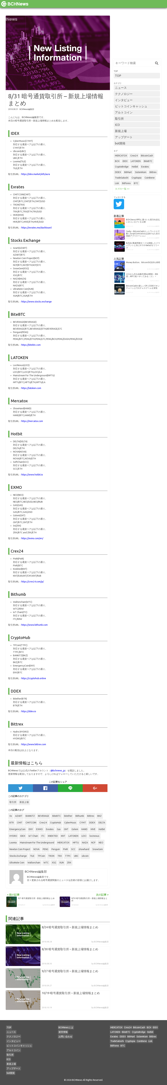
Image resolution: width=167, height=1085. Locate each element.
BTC (136, 183)
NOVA (36, 849)
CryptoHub (55, 822)
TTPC (68, 856)
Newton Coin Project (19, 849)
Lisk (117, 183)
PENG (45, 849)
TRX (60, 856)
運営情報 (63, 1032)
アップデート (124, 137)
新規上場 (24, 802)
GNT (66, 829)
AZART (18, 816)
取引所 (12, 802)
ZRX (69, 862)
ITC (43, 836)
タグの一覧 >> (122, 188)
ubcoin (85, 856)
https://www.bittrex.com (33, 744)
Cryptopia (136, 177)
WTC (46, 862)
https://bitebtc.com (31, 345)
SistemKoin (140, 172)
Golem (75, 829)
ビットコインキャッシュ (131, 106)
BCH (117, 161)
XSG (54, 862)
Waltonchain (34, 862)
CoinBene (150, 177)
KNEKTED (53, 836)
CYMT (83, 822)
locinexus (94, 836)
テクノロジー (124, 93)
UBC (76, 856)
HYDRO (13, 836)
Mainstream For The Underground (37, 842)
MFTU (76, 842)
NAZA (85, 842)
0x (10, 816)
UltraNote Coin (16, 862)
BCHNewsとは (66, 1027)
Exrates (50, 829)
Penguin (56, 849)
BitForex (126, 183)
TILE (32, 856)
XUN (61, 862)
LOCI (84, 836)
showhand (84, 849)
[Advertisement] (136, 36)
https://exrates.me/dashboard (36, 227)
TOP (118, 75)
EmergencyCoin (17, 829)
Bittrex (90, 816)
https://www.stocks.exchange (36, 301)
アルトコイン (124, 112)
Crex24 (43, 822)
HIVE (93, 829)
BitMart (128, 172)
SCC (73, 849)
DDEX (92, 822)
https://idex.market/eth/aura (35, 174)
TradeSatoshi (121, 177)
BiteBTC (56, 816)
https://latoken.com (31, 388)
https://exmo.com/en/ (32, 538)
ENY (31, 829)
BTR (11, 822)
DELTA (102, 822)
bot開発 (120, 143)
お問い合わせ (65, 1036)
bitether (68, 816)
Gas (59, 829)
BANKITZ (30, 816)
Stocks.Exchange (18, 856)
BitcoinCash (147, 155)
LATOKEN (73, 836)
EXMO (39, 829)
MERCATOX (63, 842)
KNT (63, 836)
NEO (101, 842)
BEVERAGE (43, 816)
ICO (117, 124)
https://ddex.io (28, 711)
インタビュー (124, 100)
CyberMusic (70, 822)
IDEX (22, 836)
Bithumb (80, 816)
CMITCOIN (31, 822)
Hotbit (102, 829)
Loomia (13, 842)
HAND (84, 829)
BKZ (99, 816)
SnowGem (97, 849)
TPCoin (41, 856)
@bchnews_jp (58, 770)
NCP (93, 842)
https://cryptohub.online (33, 678)
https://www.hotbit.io (32, 474)
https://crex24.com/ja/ (32, 581)
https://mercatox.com (32, 421)
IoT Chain (33, 836)
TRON (51, 856)
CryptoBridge (122, 166)
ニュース (121, 87)
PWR (65, 849)
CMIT (19, 822)
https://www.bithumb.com (34, 625)
